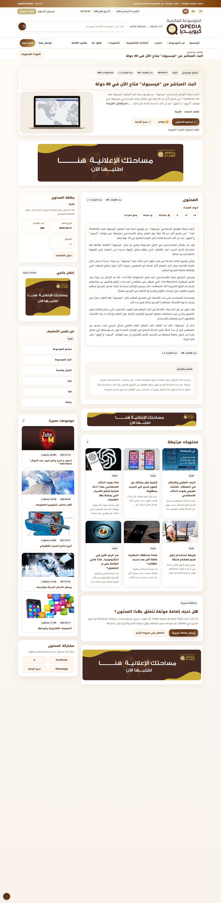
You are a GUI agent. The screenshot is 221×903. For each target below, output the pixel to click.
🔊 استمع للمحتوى (185, 122)
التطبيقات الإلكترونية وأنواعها (55, 628)
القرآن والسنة (64, 370)
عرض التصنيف (64, 255)
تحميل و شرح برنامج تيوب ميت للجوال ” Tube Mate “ (50, 462)
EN (193, 11)
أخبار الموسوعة (63, 360)
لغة (70, 391)
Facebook (61, 660)
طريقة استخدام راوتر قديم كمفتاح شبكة (182, 557)
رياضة (69, 402)
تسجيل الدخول (46, 11)
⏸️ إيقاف (163, 122)
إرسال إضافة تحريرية (183, 633)
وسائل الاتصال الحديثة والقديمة (54, 587)
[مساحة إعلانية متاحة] (110, 162)
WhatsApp (61, 669)
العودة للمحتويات (31, 54)
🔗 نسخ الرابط (143, 122)
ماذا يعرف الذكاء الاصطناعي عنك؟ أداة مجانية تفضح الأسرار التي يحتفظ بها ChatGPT (105, 491)
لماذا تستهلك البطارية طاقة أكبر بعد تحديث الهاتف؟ (142, 559)
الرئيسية (194, 43)
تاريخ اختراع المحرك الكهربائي (56, 546)
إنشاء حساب (27, 11)
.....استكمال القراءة (118, 103)
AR (185, 11)
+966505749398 (25, 3)
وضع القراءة (130, 215)
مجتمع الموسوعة (62, 349)
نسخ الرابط (34, 669)
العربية (178, 111)
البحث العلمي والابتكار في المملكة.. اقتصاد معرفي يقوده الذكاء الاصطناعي (182, 489)
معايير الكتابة (79, 43)
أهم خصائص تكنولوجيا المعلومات (53, 505)
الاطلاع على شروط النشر (150, 633)
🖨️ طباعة (148, 215)
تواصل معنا (45, 43)
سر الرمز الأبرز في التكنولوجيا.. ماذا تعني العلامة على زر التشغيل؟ (104, 561)
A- (186, 215)
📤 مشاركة (164, 215)
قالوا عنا (97, 43)
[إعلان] (48, 296)
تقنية (174, 72)
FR (200, 11)
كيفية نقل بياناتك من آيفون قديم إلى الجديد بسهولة (143, 487)
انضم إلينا (27, 43)
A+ (194, 215)
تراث (69, 381)
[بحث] (22, 26)
